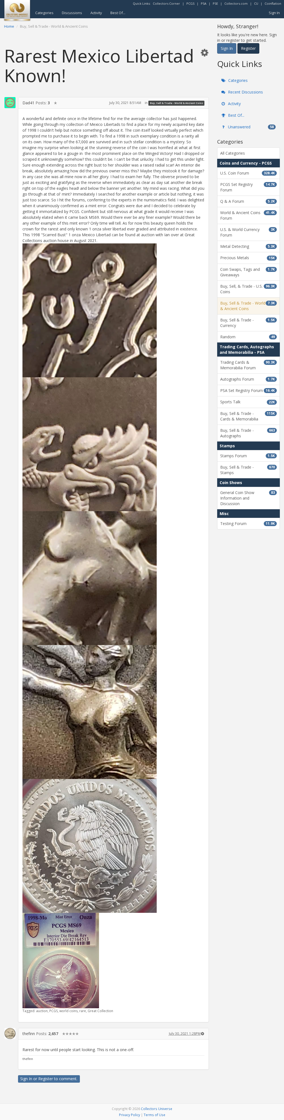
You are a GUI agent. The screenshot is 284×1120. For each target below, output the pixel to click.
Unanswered (250, 126)
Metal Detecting (247, 246)
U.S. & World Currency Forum (247, 232)
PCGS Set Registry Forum (247, 187)
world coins (68, 1011)
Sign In (274, 12)
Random (247, 336)
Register (45, 1078)
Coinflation (273, 3)
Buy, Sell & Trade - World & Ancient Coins (176, 103)
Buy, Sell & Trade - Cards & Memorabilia (247, 416)
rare (82, 1011)
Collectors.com (236, 3)
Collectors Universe (156, 1108)
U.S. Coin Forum (247, 173)
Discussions (72, 12)
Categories (44, 12)
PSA (203, 3)
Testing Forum (247, 523)
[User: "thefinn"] (10, 1033)
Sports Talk (247, 401)
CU (256, 3)
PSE (215, 3)
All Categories (232, 153)
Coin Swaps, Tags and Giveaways (247, 272)
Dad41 (28, 102)
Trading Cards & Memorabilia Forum (247, 365)
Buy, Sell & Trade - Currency (247, 322)
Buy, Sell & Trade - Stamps (247, 469)
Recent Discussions (245, 92)
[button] (204, 52)
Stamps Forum (247, 455)
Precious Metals (247, 257)
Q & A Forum (247, 201)
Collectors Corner (166, 3)
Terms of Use (154, 1115)
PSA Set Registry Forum (247, 390)
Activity (96, 12)
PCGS (190, 3)
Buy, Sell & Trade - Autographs (247, 433)
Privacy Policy (129, 1115)
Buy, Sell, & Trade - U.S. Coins (247, 289)
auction (42, 1011)
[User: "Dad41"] (10, 102)
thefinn (28, 1033)
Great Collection (100, 1011)
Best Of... (117, 12)
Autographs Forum (247, 379)
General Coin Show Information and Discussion (247, 498)
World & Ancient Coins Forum (247, 215)
